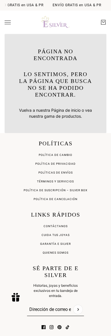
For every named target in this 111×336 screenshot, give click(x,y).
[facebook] (43, 327)
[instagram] (51, 327)
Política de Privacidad (55, 163)
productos (71, 116)
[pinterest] (59, 327)
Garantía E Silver (55, 243)
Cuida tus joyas (56, 235)
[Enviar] (78, 309)
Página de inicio (66, 110)
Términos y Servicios (55, 181)
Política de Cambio (55, 154)
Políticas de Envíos (55, 172)
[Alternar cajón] (8, 22)
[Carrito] (103, 22)
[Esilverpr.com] (55, 22)
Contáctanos (56, 226)
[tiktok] (67, 327)
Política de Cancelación (55, 199)
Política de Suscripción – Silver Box (55, 190)
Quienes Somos (56, 252)
